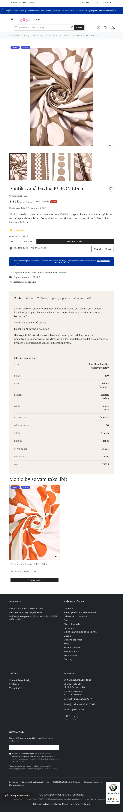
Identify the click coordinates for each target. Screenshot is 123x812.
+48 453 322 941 (87, 704)
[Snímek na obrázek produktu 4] (83, 167)
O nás (66, 620)
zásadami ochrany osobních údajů (26, 756)
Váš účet (14, 673)
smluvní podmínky (87, 799)
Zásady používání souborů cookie (80, 612)
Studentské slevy (72, 647)
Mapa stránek (70, 655)
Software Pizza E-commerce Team (71, 803)
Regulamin (69, 628)
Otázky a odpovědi (73, 639)
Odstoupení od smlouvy (75, 616)
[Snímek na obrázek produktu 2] (40, 167)
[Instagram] (67, 717)
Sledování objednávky (19, 680)
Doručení (68, 608)
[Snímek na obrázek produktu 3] (61, 167)
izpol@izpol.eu (77, 709)
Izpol (106, 440)
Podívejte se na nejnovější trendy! (25, 612)
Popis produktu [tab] (24, 298)
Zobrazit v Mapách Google (76, 699)
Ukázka (67, 635)
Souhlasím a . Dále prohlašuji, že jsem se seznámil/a (35, 757)
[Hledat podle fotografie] (71, 27)
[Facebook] (75, 717)
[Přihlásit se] (98, 27)
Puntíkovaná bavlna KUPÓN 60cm (29, 564)
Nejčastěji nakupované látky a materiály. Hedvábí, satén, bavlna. (33, 617)
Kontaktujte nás (71, 651)
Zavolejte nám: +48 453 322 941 (22, 2)
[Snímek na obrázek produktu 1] (18, 167)
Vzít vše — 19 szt (102, 249)
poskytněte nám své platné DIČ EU (103, 10)
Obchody (68, 659)
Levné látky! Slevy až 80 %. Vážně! (26, 608)
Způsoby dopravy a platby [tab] (53, 298)
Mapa (66, 643)
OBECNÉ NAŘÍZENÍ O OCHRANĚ (80, 632)
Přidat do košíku (75, 241)
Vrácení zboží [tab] (82, 298)
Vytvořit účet (15, 688)
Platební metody (72, 624)
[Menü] (118, 784)
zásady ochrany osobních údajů (65, 799)
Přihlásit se (14, 684)
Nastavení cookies (16, 785)
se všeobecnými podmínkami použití (36, 753)
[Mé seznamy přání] (105, 27)
